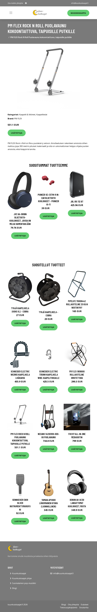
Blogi (14, 588)
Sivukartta (83, 607)
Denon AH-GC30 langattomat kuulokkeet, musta (77, 503)
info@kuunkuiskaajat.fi (79, 3)
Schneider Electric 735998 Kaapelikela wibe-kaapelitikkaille (48, 374)
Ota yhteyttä (73, 604)
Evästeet (84, 604)
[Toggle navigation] (11, 13)
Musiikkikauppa (78, 13)
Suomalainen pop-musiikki (24, 583)
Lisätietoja (16, 133)
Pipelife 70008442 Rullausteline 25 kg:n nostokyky (77, 304)
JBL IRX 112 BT (77, 201)
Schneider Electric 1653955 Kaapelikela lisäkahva (20, 374)
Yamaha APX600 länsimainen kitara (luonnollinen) (48, 503)
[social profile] (26, 3)
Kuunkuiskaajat (19, 573)
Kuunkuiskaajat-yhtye (22, 578)
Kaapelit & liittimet (27, 114)
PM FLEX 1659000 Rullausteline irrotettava (77, 374)
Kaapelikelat (41, 114)
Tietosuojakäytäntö (68, 607)
